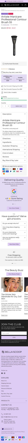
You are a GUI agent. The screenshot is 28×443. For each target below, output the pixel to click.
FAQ (2, 391)
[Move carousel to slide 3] (14, 263)
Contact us (11, 408)
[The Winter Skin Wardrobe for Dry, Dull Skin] (12, 284)
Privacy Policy (20, 431)
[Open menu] (2, 5)
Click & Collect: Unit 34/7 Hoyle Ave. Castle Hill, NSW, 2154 (9, 421)
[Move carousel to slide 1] (12, 263)
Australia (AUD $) (8, 429)
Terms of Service (5, 433)
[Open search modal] (22, 5)
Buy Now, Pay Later (6, 393)
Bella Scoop (13, 431)
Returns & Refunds (6, 388)
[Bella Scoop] (12, 5)
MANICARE (6, 25)
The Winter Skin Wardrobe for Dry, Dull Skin (11, 296)
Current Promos (5, 396)
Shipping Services (6, 383)
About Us (3, 380)
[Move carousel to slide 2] (13, 263)
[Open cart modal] (25, 5)
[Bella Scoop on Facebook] (2, 373)
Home (2, 9)
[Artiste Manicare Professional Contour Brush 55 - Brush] (14, 45)
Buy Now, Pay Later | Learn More (12, 72)
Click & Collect (5, 386)
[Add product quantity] (8, 106)
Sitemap (12, 433)
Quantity (3, 103)
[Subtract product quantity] (2, 106)
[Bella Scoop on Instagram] (4, 373)
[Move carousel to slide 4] (15, 263)
